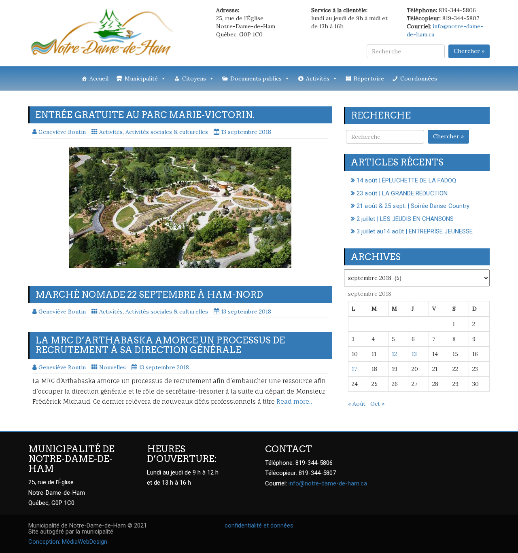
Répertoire (369, 78)
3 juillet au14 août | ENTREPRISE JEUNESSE (415, 231)
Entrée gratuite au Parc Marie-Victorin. (145, 115)
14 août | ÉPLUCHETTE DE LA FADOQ (406, 180)
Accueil (98, 78)
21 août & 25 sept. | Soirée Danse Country (413, 206)
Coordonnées (418, 78)
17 (354, 369)
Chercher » (469, 51)
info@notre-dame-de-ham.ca (328, 483)
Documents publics (256, 78)
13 (414, 354)
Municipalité (141, 78)
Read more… (295, 401)
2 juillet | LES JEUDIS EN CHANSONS (405, 218)
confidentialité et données (259, 525)
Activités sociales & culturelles (166, 132)
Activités (317, 78)
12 (394, 354)
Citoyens (194, 78)
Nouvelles (112, 367)
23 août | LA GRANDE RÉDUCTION (402, 193)
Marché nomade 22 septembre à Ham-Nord (149, 294)
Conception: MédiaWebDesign (67, 541)
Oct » (377, 403)
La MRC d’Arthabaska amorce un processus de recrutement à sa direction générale (160, 345)
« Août (356, 403)
